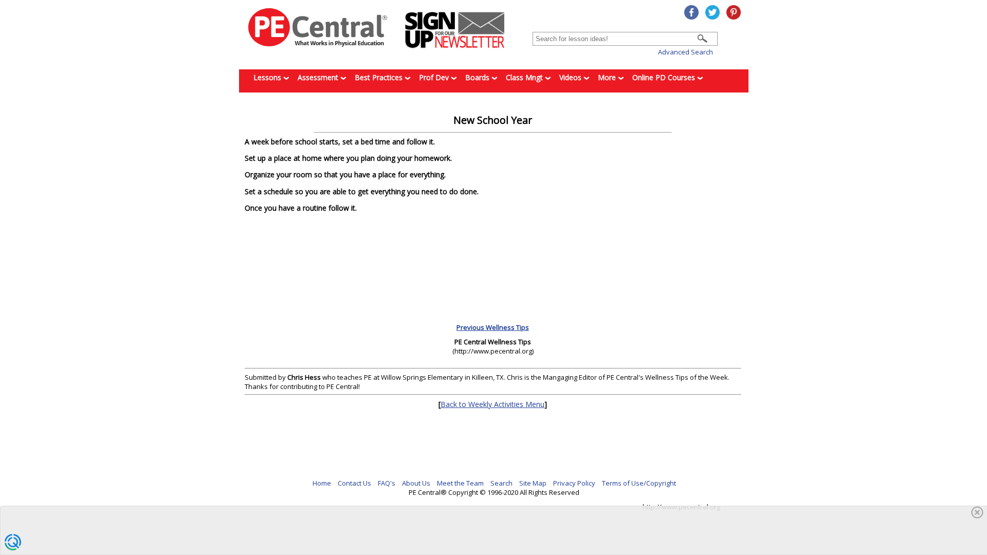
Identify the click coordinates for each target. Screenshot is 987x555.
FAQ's (386, 483)
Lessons (268, 77)
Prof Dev (435, 77)
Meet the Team (460, 483)
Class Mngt (525, 77)
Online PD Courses (664, 77)
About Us (416, 483)
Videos (571, 77)
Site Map (532, 483)
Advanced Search (685, 52)
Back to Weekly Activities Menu (492, 404)
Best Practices (380, 77)
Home (322, 483)
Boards (478, 77)
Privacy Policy (574, 483)
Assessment (319, 77)
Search (501, 483)
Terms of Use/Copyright (639, 483)
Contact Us (354, 483)
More (608, 77)
